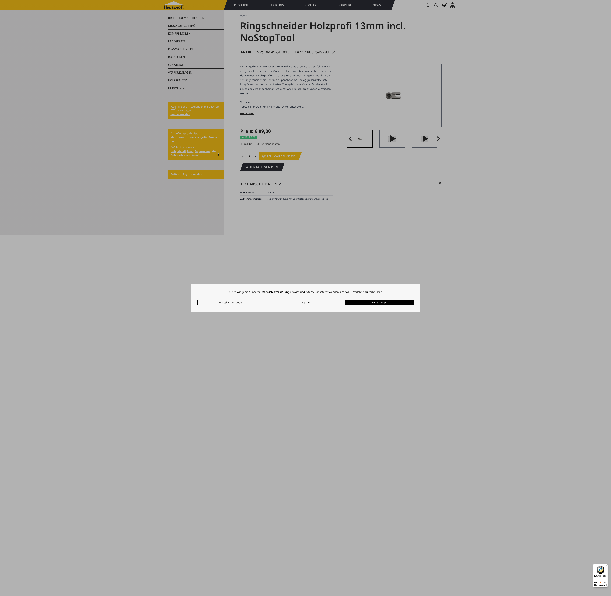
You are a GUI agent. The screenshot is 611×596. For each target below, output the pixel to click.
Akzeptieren (379, 302)
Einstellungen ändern (232, 302)
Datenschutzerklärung (275, 292)
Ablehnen (305, 302)
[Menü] (606, 566)
